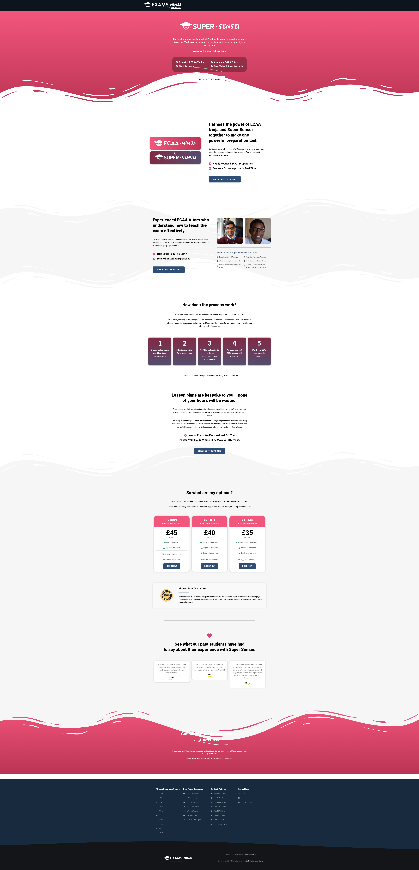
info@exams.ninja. (210, 754)
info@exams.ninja (249, 854)
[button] (209, 79)
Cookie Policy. (250, 861)
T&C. (244, 861)
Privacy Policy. (258, 861)
